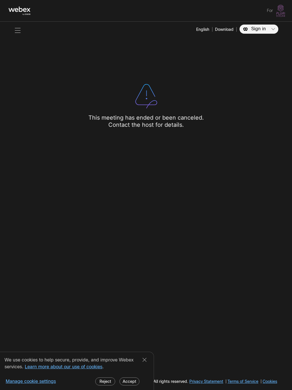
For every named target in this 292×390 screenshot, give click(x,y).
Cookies (270, 381)
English (202, 29)
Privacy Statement (206, 381)
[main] (146, 206)
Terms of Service (243, 381)
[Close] (144, 360)
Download (224, 29)
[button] (18, 30)
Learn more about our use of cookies (63, 366)
